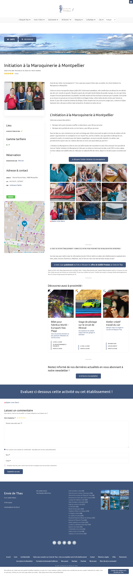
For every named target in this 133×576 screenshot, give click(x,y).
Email (7, 461)
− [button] (6, 206)
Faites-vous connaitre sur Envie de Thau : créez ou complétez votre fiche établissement (60, 557)
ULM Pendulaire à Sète (75, 491)
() (16, 73)
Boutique (74, 561)
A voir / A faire (57, 342)
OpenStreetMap (28, 252)
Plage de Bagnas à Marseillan (77, 502)
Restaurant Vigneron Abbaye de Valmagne (80, 518)
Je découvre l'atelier (16, 185)
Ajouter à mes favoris (58, 221)
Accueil (8, 557)
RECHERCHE (28, 39)
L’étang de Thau (24, 20)
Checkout (83, 561)
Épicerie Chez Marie (74, 527)
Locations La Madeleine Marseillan (78, 524)
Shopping (78, 20)
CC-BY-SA (41, 252)
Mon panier (64, 561)
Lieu (100, 20)
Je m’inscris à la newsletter (88, 376)
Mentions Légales (103, 557)
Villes (114, 557)
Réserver (21, 161)
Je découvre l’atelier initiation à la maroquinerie (88, 159)
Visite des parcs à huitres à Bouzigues (79, 493)
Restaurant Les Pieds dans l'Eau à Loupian (80, 497)
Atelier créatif (112, 346)
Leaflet (15, 252)
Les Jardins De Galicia (74, 515)
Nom (6, 455)
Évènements (123, 557)
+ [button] (6, 203)
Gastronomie (52, 20)
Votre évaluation (9, 418)
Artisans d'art (112, 343)
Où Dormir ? (65, 20)
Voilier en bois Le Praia (75, 531)
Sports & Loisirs (57, 348)
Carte (15, 557)
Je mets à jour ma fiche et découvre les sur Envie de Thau (88, 265)
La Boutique (90, 20)
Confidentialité (25, 557)
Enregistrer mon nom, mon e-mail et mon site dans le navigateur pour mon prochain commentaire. (32, 465)
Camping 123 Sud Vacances (76, 533)
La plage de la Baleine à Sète (77, 500)
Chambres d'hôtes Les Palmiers (77, 511)
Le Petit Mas (72, 506)
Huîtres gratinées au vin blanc (77, 522)
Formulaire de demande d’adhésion (47, 561)
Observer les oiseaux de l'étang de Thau (80, 495)
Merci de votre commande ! (108, 561)
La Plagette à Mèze (74, 513)
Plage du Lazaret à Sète (75, 504)
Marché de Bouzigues (75, 509)
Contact (92, 557)
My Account (93, 561)
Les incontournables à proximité (59, 345)
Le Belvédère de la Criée (75, 529)
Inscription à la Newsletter (24, 561)
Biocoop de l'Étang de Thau (76, 520)
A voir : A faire (38, 20)
